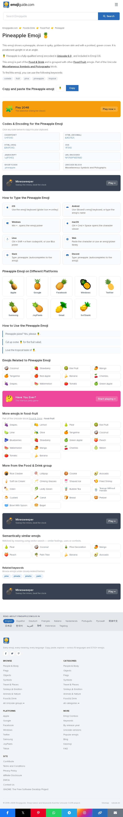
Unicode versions (72, 730)
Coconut (11, 368)
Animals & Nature (12, 693)
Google (7, 720)
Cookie (70, 473)
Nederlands (72, 621)
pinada (17, 576)
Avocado (101, 473)
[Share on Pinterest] (38, 813)
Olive (39, 432)
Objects (7, 675)
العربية (30, 625)
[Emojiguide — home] (18, 5)
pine (6, 576)
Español (20, 621)
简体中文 (113, 621)
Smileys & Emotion (12, 689)
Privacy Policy (10, 770)
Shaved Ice (72, 481)
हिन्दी (39, 625)
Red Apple (42, 376)
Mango (100, 368)
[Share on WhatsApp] (53, 813)
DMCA (6, 780)
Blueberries (12, 440)
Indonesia (50, 625)
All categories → (71, 703)
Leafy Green (43, 489)
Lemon (40, 425)
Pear (69, 425)
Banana (70, 376)
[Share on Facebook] (7, 813)
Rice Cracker (13, 473)
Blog (65, 739)
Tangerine (12, 376)
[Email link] (115, 813)
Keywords (68, 720)
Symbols (7, 680)
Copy (72, 88)
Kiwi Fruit (71, 368)
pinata (28, 576)
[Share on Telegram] (69, 813)
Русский (100, 621)
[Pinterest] (18, 653)
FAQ (65, 748)
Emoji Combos (70, 716)
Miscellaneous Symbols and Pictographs (85, 167)
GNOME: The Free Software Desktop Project (25, 789)
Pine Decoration (75, 547)
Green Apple (103, 384)
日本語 (8, 625)
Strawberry (42, 368)
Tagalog (64, 625)
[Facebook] (5, 653)
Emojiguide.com (10, 28)
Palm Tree (42, 555)
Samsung (8, 739)
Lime (9, 432)
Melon (100, 448)
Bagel (40, 505)
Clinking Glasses (45, 481)
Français (45, 621)
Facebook (8, 725)
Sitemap (105, 803)
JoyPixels (7, 744)
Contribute (8, 761)
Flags (6, 670)
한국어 (19, 625)
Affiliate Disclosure (12, 775)
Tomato (70, 384)
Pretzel (100, 497)
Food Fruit (45, 28)
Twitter (6, 734)
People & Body (11, 666)
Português (87, 621)
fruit (18, 78)
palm (39, 576)
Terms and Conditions (14, 766)
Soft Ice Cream (14, 481)
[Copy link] (100, 813)
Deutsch (33, 621)
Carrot (40, 497)
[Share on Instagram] (84, 813)
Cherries (101, 376)
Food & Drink (29, 28)
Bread (70, 497)
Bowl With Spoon (15, 505)
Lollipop (41, 473)
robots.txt (115, 803)
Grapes (10, 384)
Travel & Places (11, 684)
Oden (10, 489)
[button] (31, 136)
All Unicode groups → (13, 703)
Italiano (58, 621)
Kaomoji (67, 744)
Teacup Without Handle (104, 489)
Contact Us (8, 784)
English (8, 621)
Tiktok (6, 748)
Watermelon (43, 384)
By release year (71, 725)
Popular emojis (70, 734)
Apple (6, 716)
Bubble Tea (72, 489)
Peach (100, 440)
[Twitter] (12, 653)
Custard (11, 497)
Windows (7, 730)
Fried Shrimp (103, 481)
